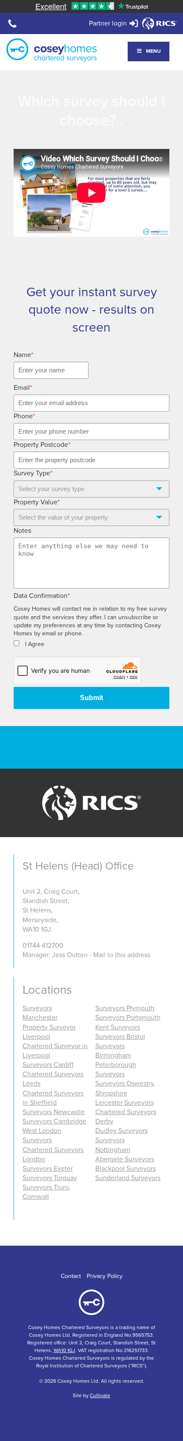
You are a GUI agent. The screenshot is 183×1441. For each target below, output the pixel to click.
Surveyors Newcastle (54, 1112)
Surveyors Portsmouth (127, 1017)
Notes (22, 530)
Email (23, 387)
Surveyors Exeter (48, 1168)
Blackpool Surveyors (125, 1168)
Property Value (37, 502)
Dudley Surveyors (121, 1130)
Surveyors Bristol (120, 1036)
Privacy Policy (105, 1276)
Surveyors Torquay (50, 1178)
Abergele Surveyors (124, 1159)
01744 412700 (43, 945)
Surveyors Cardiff (48, 1065)
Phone (24, 416)
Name (23, 355)
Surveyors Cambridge (54, 1121)
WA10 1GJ (64, 1350)
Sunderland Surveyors (127, 1178)
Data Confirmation (42, 596)
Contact (71, 1276)
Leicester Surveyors (124, 1102)
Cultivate (100, 1395)
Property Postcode (42, 444)
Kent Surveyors (117, 1027)
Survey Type (33, 473)
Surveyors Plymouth (124, 1008)
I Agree (34, 644)
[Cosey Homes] (51, 50)
